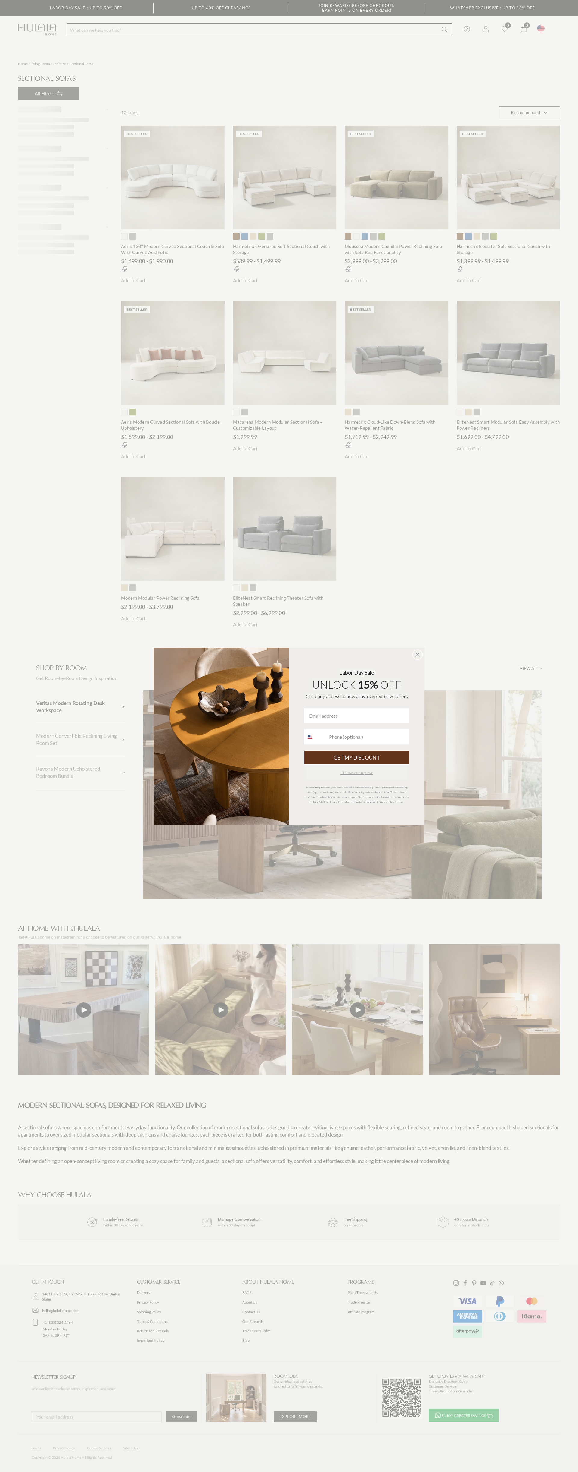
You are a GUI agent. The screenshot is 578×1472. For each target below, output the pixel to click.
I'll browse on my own (356, 772)
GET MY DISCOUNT (357, 757)
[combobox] (315, 737)
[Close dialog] (417, 654)
